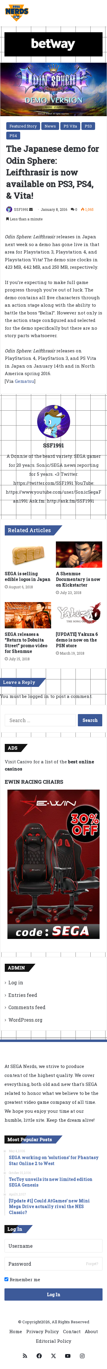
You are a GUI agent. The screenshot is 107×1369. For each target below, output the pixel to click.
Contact (72, 1331)
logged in (38, 696)
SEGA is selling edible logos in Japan (28, 576)
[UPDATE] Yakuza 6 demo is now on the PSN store (77, 639)
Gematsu (24, 381)
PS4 (13, 135)
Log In (53, 1294)
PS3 (88, 126)
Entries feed (22, 995)
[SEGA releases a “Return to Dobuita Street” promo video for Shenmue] (28, 615)
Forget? (92, 1263)
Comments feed (26, 1007)
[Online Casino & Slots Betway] (53, 44)
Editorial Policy (53, 1341)
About (91, 1331)
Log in (15, 982)
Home (15, 1331)
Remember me (24, 1279)
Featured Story (23, 126)
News (50, 126)
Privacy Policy (42, 1331)
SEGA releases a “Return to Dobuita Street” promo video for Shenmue (26, 642)
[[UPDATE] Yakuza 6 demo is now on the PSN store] (79, 615)
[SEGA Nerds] (16, 13)
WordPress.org (25, 1020)
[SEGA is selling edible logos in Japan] (28, 554)
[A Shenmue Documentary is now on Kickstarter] (79, 554)
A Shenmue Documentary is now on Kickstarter (78, 579)
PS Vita (70, 126)
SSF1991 (21, 209)
